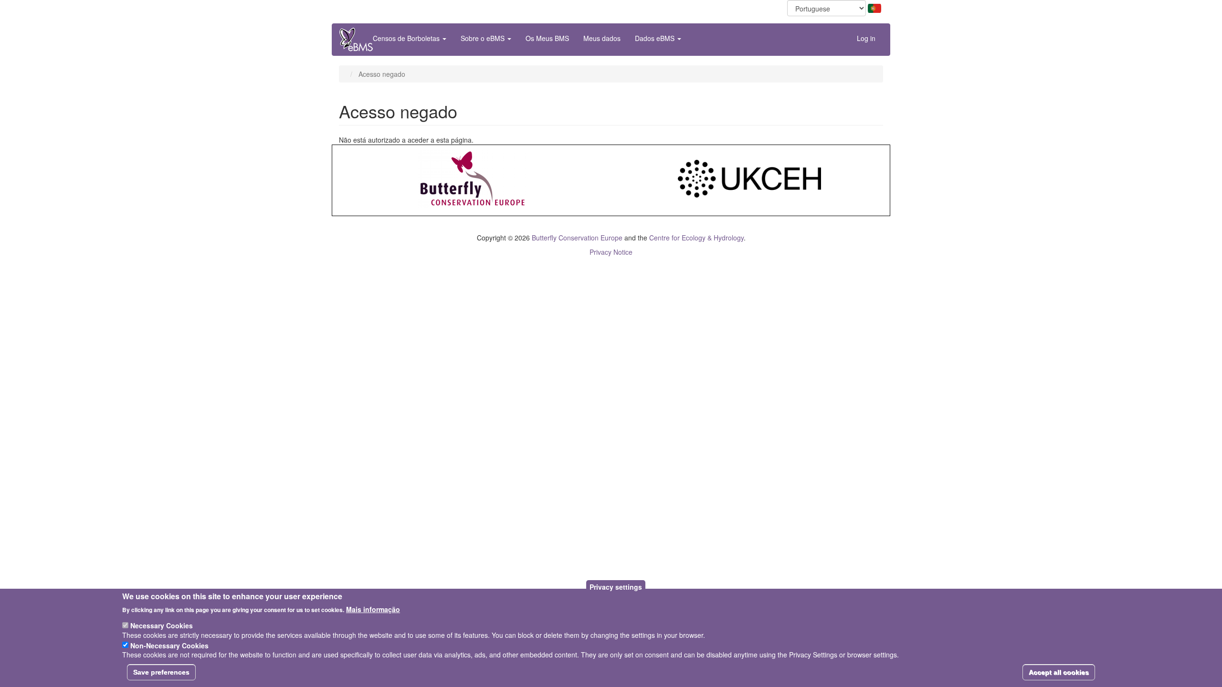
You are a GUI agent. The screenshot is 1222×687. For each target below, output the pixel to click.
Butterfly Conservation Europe (577, 237)
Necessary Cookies (161, 625)
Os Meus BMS (547, 38)
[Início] (356, 40)
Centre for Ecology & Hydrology (696, 237)
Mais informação (373, 609)
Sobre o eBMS (483, 38)
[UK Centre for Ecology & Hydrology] (749, 178)
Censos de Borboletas (407, 38)
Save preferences (161, 672)
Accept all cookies (1059, 672)
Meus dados (602, 38)
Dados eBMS (655, 38)
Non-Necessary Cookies (169, 645)
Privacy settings (616, 587)
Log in (866, 38)
